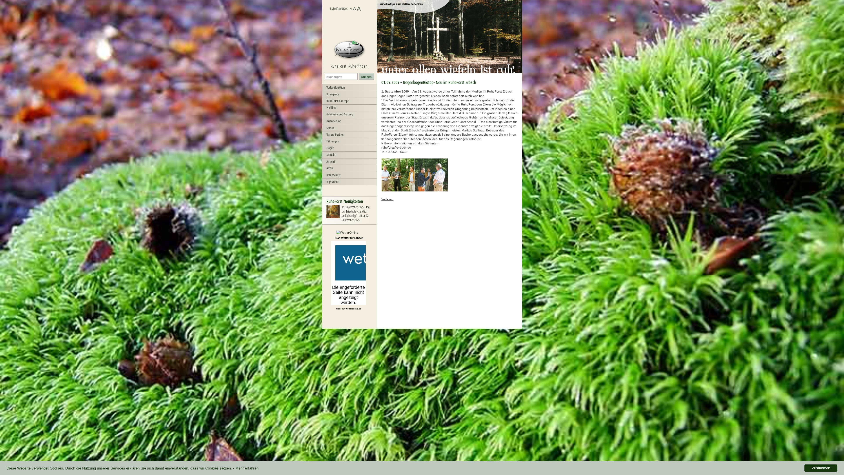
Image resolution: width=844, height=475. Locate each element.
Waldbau (331, 108)
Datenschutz (333, 175)
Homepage (332, 94)
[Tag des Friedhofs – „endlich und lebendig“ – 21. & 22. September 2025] (333, 217)
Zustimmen (821, 468)
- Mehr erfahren (245, 468)
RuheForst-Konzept (337, 101)
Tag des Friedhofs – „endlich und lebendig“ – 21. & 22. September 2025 (355, 213)
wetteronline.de (353, 309)
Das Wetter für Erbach (349, 238)
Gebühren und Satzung (339, 114)
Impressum (332, 182)
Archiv (329, 168)
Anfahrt (330, 162)
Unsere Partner (335, 134)
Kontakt (330, 155)
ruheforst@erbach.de (396, 147)
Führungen (332, 141)
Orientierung (333, 121)
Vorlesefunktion (335, 87)
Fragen (330, 148)
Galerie (330, 128)
